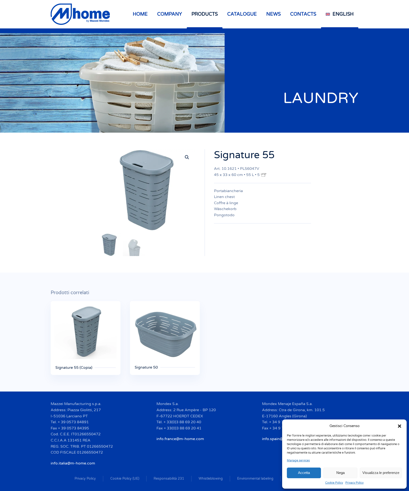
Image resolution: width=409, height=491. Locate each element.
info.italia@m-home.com (73, 463)
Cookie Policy (334, 482)
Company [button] (169, 14)
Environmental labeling (255, 479)
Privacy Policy (354, 482)
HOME (140, 14)
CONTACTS (303, 14)
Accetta (304, 473)
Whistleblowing (211, 479)
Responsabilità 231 (169, 479)
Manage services (298, 460)
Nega (340, 473)
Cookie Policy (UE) (124, 479)
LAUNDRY (320, 98)
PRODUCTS (204, 14)
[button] (399, 425)
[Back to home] (81, 14)
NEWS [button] (273, 14)
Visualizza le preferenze (380, 473)
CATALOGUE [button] (242, 14)
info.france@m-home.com (180, 439)
